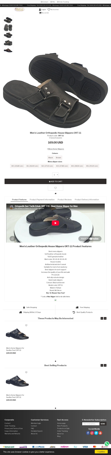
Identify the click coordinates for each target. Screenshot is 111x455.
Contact (45, 2)
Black (50, 158)
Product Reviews (65, 200)
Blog (58, 436)
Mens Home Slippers (56, 149)
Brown (58, 158)
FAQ (53, 2)
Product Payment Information (42, 200)
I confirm (101, 451)
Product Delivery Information (87, 200)
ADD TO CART (56, 182)
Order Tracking (64, 2)
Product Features (19, 200)
